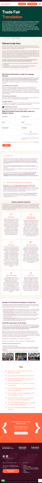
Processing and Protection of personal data (24, 142)
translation (16, 195)
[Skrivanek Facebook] (4, 456)
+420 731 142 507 (15, 0)
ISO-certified (11, 185)
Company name (25, 116)
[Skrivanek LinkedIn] (7, 456)
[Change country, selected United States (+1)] (23, 124)
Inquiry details (5, 127)
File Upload (24, 127)
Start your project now (21, 433)
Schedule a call (32, 4)
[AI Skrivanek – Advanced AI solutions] (35, 448)
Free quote (22, 4)
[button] (21, 372)
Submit (6, 145)
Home (3, 38)
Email (3, 122)
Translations (8, 38)
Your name (5, 116)
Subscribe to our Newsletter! (11, 471)
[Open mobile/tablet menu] (40, 4)
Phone (23, 122)
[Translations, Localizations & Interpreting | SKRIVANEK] (6, 4)
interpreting (22, 195)
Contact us (32, 188)
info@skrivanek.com (26, 0)
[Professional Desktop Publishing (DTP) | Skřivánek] (22, 448)
